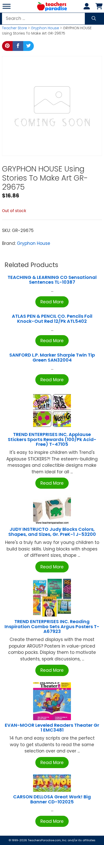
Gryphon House (45, 28)
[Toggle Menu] (7, 6)
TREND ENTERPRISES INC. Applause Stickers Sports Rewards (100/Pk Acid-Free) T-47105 (52, 439)
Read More (52, 302)
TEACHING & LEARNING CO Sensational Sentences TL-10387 (52, 279)
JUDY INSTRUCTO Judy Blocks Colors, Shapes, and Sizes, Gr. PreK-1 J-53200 (52, 531)
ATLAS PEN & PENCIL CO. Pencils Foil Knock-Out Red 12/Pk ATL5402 (52, 318)
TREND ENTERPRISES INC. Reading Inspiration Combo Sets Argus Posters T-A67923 (52, 626)
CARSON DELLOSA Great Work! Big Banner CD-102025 (52, 799)
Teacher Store (14, 28)
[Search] (93, 19)
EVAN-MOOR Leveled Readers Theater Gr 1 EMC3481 (52, 727)
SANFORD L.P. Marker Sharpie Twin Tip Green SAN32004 (52, 357)
